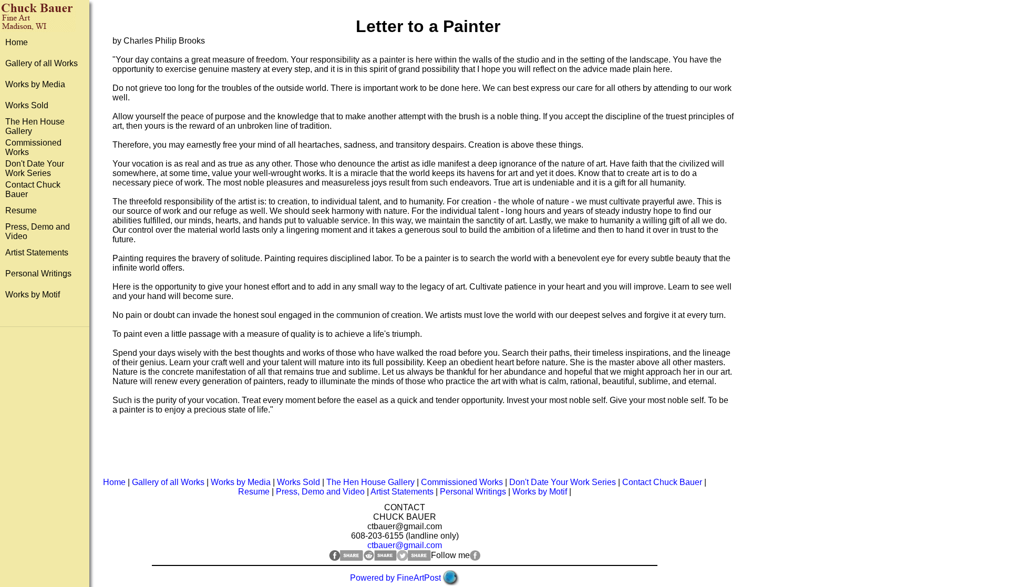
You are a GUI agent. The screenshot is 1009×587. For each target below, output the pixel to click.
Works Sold (26, 105)
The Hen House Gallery (370, 482)
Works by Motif (32, 294)
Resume (21, 210)
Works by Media (35, 84)
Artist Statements (36, 252)
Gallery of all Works (41, 63)
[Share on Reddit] (380, 557)
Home (16, 42)
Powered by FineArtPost (395, 577)
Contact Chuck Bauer (662, 482)
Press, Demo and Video (320, 491)
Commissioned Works (462, 482)
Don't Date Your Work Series (34, 168)
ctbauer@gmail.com (404, 545)
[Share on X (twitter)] (414, 557)
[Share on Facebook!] (346, 557)
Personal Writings (38, 273)
